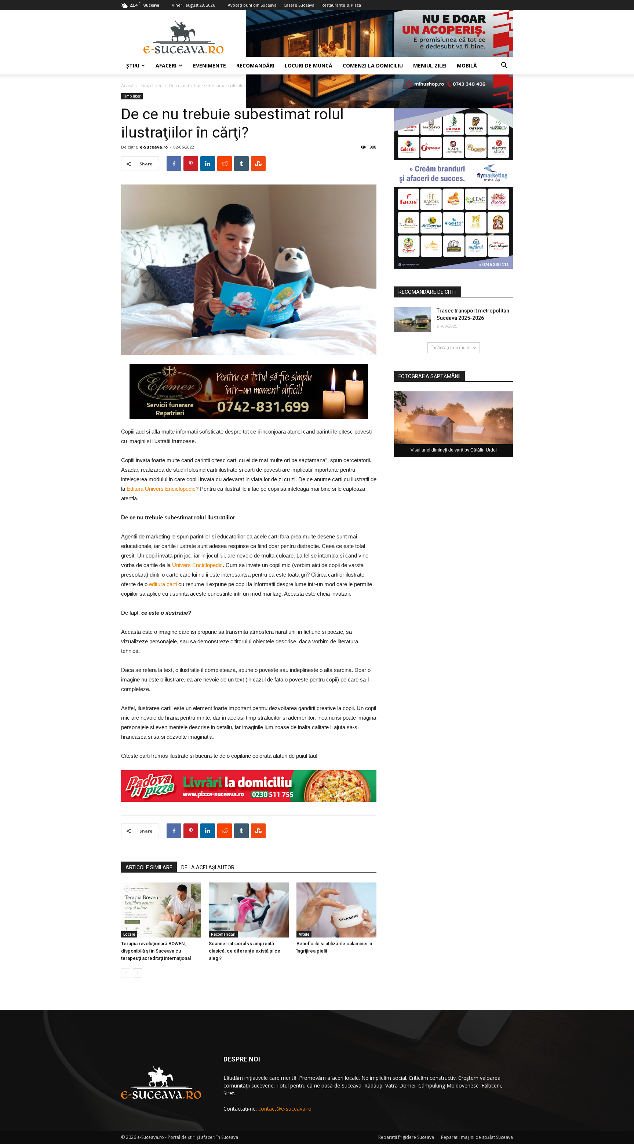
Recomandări (255, 65)
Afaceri (166, 65)
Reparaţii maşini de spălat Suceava (477, 1137)
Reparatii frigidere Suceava (406, 1137)
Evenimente (209, 65)
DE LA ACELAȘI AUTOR (207, 867)
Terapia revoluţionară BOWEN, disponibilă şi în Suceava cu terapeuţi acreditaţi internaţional (156, 951)
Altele (304, 934)
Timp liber (151, 86)
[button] (504, 66)
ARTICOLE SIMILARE (148, 867)
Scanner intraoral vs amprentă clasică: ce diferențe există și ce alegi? (244, 951)
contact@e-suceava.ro (284, 1108)
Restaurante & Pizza (341, 5)
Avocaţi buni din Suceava (252, 5)
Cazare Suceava (299, 5)
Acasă (127, 86)
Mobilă (467, 65)
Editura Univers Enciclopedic (161, 489)
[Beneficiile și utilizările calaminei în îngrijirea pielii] (336, 910)
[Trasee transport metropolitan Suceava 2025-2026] (412, 319)
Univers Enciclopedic (197, 565)
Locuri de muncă (308, 65)
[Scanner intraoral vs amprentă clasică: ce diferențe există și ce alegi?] (249, 910)
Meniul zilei (430, 65)
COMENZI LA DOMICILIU (373, 65)
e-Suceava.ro (154, 147)
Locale (129, 934)
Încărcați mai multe (451, 347)
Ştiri (132, 65)
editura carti (163, 584)
